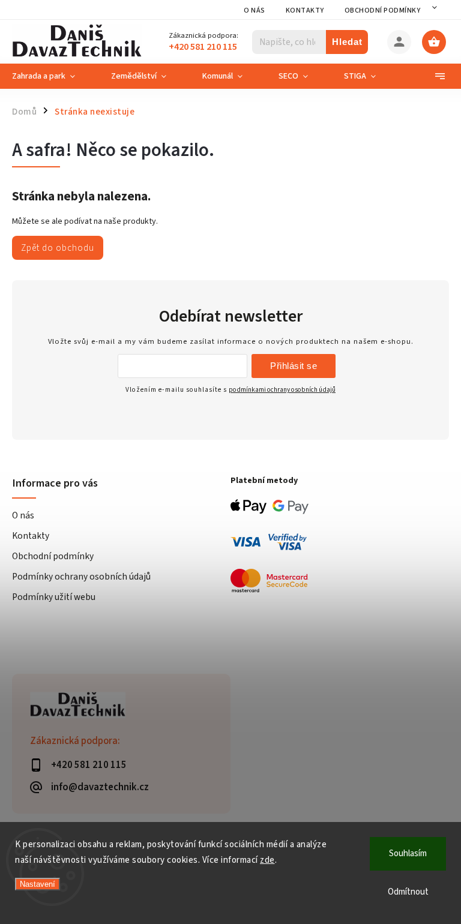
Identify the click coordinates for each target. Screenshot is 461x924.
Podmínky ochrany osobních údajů (81, 576)
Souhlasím (408, 853)
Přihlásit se (293, 366)
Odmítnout (408, 892)
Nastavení (37, 884)
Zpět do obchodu (57, 247)
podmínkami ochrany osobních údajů (282, 390)
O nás (254, 10)
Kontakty (305, 10)
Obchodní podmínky (383, 10)
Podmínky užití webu (53, 597)
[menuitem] (52, 76)
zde (267, 860)
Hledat (347, 42)
